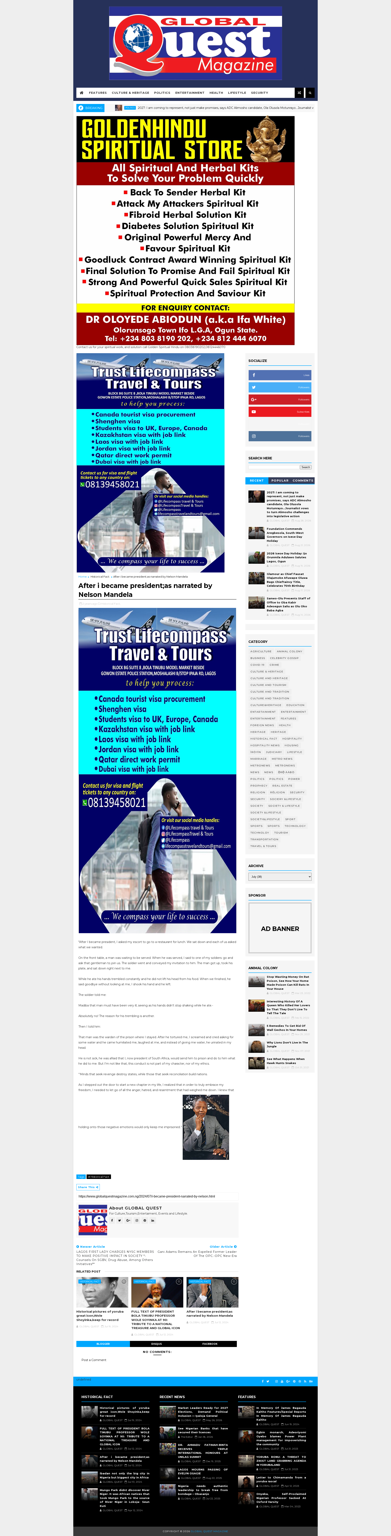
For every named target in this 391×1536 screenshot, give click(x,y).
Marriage (258, 758)
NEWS (268, 772)
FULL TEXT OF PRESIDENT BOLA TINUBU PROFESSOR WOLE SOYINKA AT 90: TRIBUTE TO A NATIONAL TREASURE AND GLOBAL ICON (155, 1320)
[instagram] (276, 1381)
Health (216, 93)
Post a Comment (93, 1360)
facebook (209, 1343)
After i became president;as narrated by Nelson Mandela (210, 1314)
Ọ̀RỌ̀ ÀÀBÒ (286, 772)
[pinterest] (294, 1381)
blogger (103, 1343)
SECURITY (257, 799)
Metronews (260, 765)
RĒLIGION (277, 792)
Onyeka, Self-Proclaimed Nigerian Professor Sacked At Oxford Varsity (281, 1497)
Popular (280, 480)
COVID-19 (257, 664)
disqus (156, 1343)
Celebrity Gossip (284, 658)
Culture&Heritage (265, 705)
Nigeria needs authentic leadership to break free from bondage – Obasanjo (203, 1490)
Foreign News (262, 725)
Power (294, 778)
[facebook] (263, 1381)
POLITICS (276, 778)
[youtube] (282, 1381)
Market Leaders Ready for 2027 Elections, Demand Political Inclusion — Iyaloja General (203, 1411)
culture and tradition (269, 691)
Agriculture (261, 651)
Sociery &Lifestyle (285, 799)
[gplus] (288, 1381)
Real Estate (282, 785)
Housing (292, 745)
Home (82, 576)
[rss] (305, 1381)
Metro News (282, 758)
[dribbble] (300, 1381)
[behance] (311, 1381)
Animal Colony (289, 651)
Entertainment (190, 93)
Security (259, 93)
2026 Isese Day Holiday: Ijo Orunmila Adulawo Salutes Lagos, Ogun (287, 557)
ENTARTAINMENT (263, 711)
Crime (274, 664)
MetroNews (285, 765)
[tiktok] (272, 1380)
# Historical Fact (98, 1176)
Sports (256, 825)
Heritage (258, 731)
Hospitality (292, 738)
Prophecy (258, 785)
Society (256, 805)
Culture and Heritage (269, 678)
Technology (295, 825)
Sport (290, 819)
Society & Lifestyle (284, 805)
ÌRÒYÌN (255, 752)
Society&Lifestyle (265, 819)
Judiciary (274, 752)
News (254, 772)
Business (257, 658)
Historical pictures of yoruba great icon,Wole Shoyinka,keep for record (100, 1316)
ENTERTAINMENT (263, 718)
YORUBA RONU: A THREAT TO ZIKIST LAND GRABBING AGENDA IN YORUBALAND (281, 1460)
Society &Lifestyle (265, 812)
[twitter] (268, 1381)
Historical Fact (100, 576)
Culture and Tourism (268, 684)
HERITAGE (278, 731)
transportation (264, 839)
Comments (303, 480)
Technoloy (259, 832)
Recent (257, 480)
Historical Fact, (111, 603)
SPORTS (274, 825)
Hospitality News (265, 745)
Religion (257, 792)
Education (296, 705)
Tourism (281, 832)
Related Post (88, 1271)
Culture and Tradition (269, 698)
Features (98, 93)
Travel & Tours (263, 846)
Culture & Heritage (130, 93)
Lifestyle (237, 93)
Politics (162, 93)
